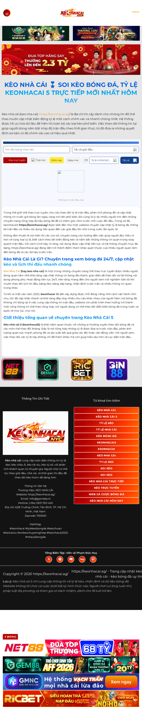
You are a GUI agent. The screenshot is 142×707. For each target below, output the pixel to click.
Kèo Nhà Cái (12, 271)
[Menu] (7, 13)
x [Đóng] (10, 636)
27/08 (87, 160)
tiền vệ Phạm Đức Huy (82, 553)
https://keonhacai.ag (54, 114)
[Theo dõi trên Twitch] (93, 559)
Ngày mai (73, 160)
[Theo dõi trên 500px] (82, 559)
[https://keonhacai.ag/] (72, 13)
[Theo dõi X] (48, 559)
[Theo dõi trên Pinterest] (60, 559)
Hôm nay (56, 160)
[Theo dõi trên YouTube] (71, 559)
